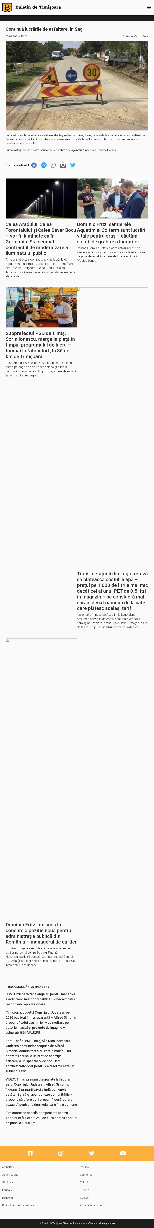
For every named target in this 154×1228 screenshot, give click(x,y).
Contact (84, 1197)
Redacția (7, 1197)
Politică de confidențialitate (18, 1205)
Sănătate (7, 1182)
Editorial (85, 1190)
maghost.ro (108, 1223)
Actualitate (8, 1167)
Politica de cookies (91, 1205)
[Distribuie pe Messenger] (44, 165)
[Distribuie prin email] (63, 165)
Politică (84, 1167)
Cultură (84, 1182)
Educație (7, 1190)
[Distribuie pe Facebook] (34, 165)
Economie (86, 1174)
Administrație (10, 1174)
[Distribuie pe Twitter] (72, 165)
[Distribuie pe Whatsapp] (53, 165)
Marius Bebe (141, 36)
